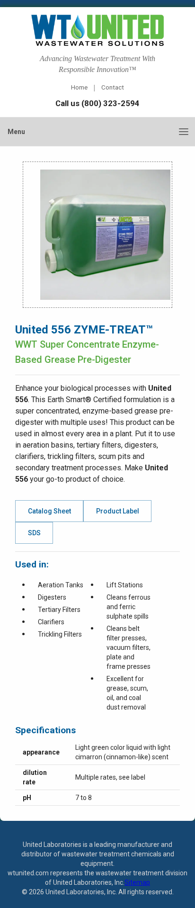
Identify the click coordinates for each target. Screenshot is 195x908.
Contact (112, 87)
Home (79, 87)
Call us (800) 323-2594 (97, 103)
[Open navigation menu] (183, 131)
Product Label (117, 511)
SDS (34, 533)
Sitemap (137, 882)
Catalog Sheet (49, 511)
